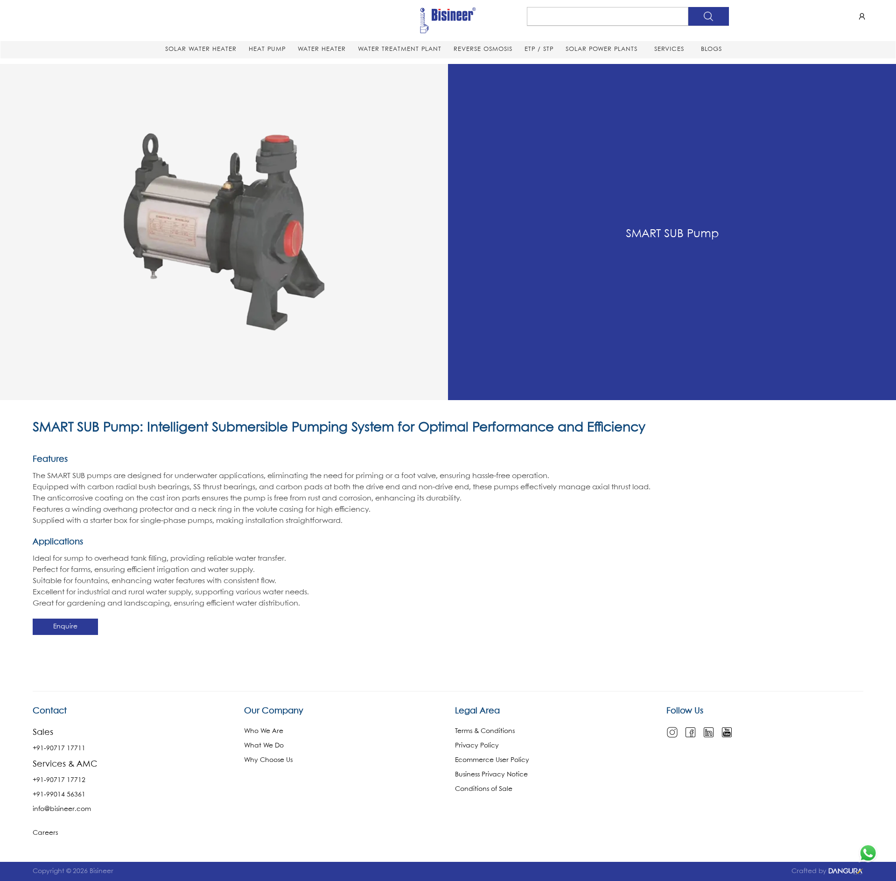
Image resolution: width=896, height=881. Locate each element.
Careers (45, 833)
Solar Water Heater (201, 49)
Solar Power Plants (601, 49)
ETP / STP (539, 49)
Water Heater (322, 49)
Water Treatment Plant (399, 49)
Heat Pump (267, 49)
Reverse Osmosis (483, 49)
